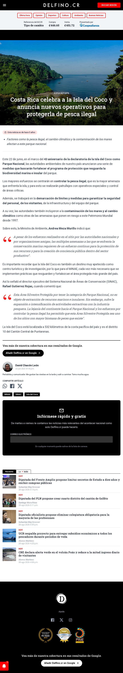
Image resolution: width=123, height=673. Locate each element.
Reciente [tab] (9, 472)
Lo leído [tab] (23, 472)
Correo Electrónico (20, 434)
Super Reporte (61, 93)
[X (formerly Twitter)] (61, 620)
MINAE (7, 394)
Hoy (21, 476)
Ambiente (78, 15)
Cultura (65, 15)
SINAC (18, 394)
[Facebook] (52, 620)
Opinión (39, 15)
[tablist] (61, 472)
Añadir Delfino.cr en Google (21, 353)
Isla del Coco (32, 394)
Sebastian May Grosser (29, 487)
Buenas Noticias (96, 15)
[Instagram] (70, 620)
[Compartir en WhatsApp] (5, 386)
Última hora (25, 15)
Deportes (52, 15)
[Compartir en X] (19, 386)
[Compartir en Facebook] (12, 386)
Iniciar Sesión (109, 5)
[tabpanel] (61, 519)
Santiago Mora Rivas (28, 503)
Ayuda (61, 612)
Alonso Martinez (26, 541)
